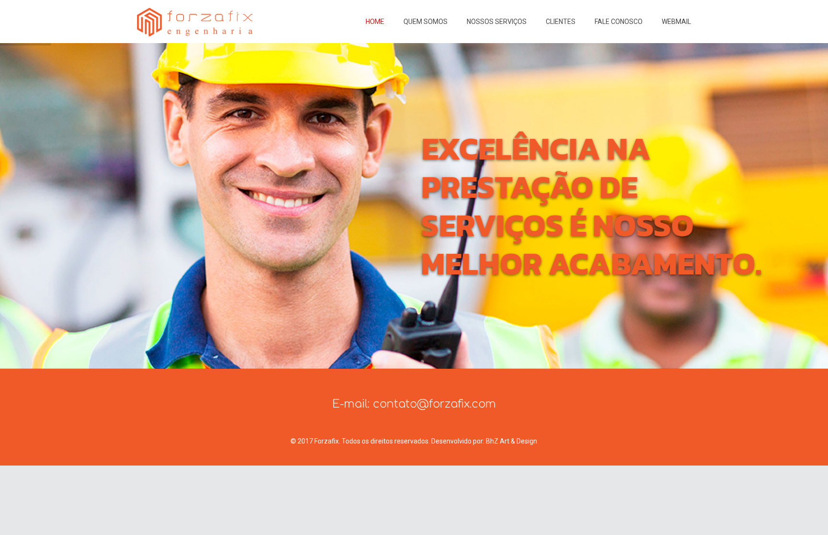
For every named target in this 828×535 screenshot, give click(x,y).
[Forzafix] (195, 21)
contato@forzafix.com (434, 404)
